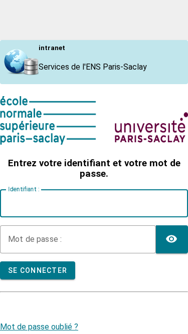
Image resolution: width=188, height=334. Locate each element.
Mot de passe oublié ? (39, 326)
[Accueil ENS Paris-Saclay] (94, 141)
